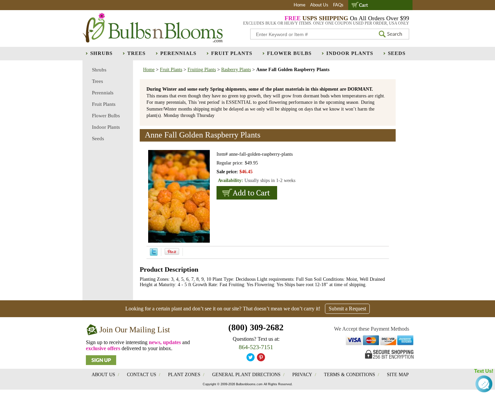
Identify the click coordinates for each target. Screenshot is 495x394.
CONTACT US (141, 374)
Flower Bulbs (289, 53)
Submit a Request (347, 308)
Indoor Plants (349, 53)
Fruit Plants (231, 53)
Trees (136, 53)
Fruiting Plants (202, 69)
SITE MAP (398, 374)
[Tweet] (154, 254)
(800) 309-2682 (256, 327)
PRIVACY (302, 374)
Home (299, 5)
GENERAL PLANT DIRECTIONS (246, 374)
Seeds (396, 53)
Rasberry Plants (236, 69)
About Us (319, 5)
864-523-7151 (256, 347)
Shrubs (101, 53)
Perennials (178, 53)
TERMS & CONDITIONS (349, 374)
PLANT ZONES (184, 374)
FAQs (338, 5)
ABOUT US (103, 374)
